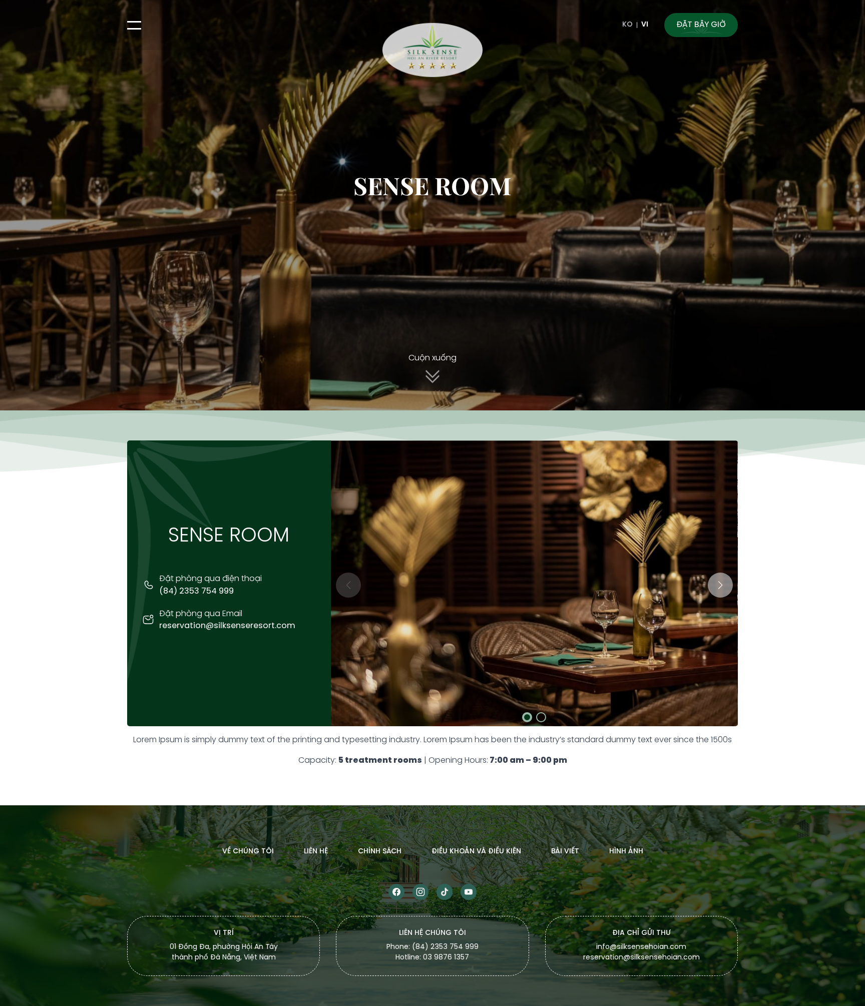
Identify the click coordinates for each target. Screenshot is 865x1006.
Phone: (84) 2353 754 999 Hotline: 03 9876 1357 (432, 952)
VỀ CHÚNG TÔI (248, 851)
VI (644, 25)
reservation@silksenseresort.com (227, 626)
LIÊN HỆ (316, 851)
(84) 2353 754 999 (196, 591)
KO (627, 25)
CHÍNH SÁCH (379, 851)
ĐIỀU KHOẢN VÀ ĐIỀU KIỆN (476, 851)
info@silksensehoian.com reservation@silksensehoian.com (641, 952)
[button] (720, 585)
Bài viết (565, 851)
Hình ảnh (626, 851)
